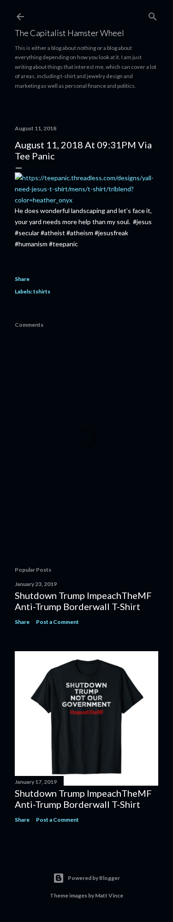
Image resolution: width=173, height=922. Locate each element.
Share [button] (22, 278)
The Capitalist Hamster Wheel (69, 33)
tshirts (41, 291)
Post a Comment (57, 621)
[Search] (152, 15)
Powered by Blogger (94, 877)
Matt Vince (109, 895)
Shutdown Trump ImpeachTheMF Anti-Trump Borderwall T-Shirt (83, 601)
